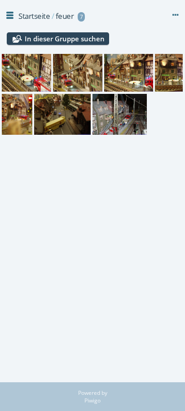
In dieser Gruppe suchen (65, 38)
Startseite (34, 16)
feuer (65, 16)
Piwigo (92, 400)
